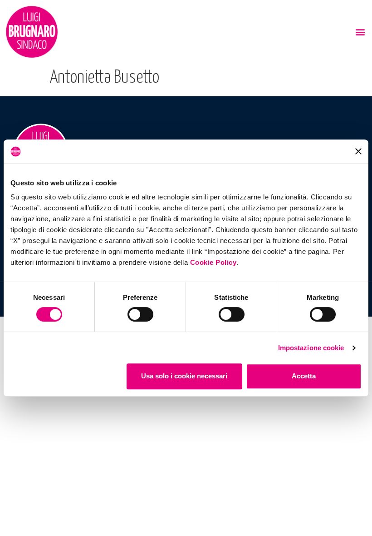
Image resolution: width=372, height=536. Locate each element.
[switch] (140, 314)
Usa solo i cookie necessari (184, 376)
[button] (359, 32)
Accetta (304, 376)
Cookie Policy (213, 262)
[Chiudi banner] (358, 151)
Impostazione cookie (311, 348)
